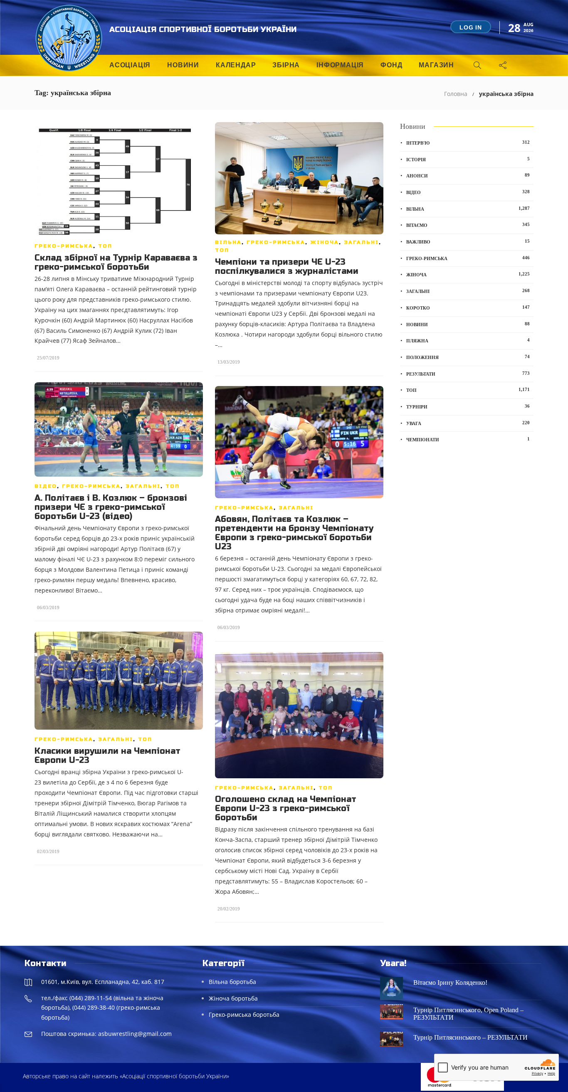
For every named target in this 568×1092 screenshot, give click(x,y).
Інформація (340, 65)
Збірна (286, 65)
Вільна (228, 242)
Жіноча (324, 242)
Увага (468, 423)
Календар (236, 65)
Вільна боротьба (232, 982)
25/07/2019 (48, 357)
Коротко (468, 307)
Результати (468, 373)
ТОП (105, 246)
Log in (470, 27)
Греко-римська (64, 246)
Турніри (468, 406)
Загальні (361, 242)
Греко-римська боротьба (244, 1014)
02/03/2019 (48, 851)
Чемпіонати (468, 439)
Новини (183, 65)
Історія (468, 159)
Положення (468, 357)
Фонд (391, 65)
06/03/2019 (48, 607)
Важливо (468, 241)
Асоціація (130, 65)
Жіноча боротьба (233, 998)
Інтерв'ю (468, 142)
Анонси (468, 175)
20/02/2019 (228, 908)
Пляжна (468, 340)
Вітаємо (468, 225)
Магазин (436, 65)
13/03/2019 (228, 361)
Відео (46, 486)
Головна (455, 94)
